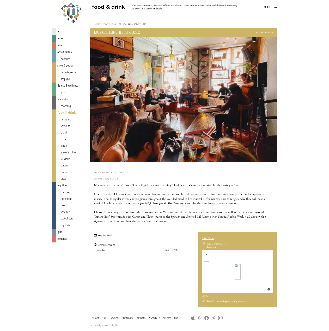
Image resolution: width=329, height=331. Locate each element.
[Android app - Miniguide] (200, 318)
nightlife (62, 185)
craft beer (65, 192)
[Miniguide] (71, 13)
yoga (63, 92)
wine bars (65, 212)
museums (65, 59)
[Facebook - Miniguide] (206, 318)
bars (63, 205)
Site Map (167, 318)
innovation (63, 99)
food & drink (66, 112)
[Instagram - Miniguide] (220, 318)
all (58, 31)
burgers (64, 165)
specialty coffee (68, 152)
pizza (63, 139)
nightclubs (66, 225)
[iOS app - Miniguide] (193, 318)
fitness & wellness (67, 85)
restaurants (66, 119)
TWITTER (118, 173)
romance (62, 238)
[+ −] (237, 271)
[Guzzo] (238, 272)
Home (97, 24)
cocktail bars (67, 218)
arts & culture (65, 52)
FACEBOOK (107, 173)
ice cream (65, 159)
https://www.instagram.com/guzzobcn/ (227, 301)
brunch (64, 132)
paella (64, 172)
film (59, 45)
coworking (66, 106)
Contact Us (140, 318)
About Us (96, 318)
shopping (65, 79)
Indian (64, 146)
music (60, 38)
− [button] (206, 259)
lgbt (59, 232)
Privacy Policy (154, 318)
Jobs (105, 318)
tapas (63, 179)
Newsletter (115, 318)
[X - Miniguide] (213, 318)
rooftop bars (66, 199)
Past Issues (128, 318)
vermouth (65, 126)
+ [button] (206, 254)
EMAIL (126, 173)
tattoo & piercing (69, 72)
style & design (65, 65)
